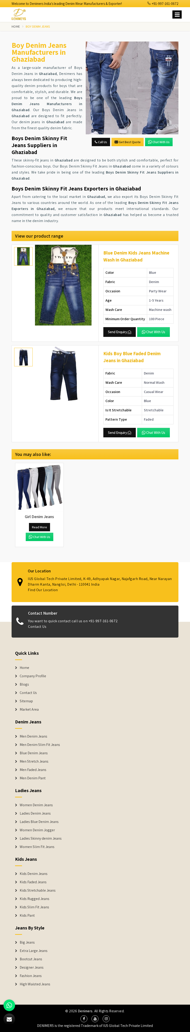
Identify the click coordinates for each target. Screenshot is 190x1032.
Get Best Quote (130, 142)
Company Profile (33, 676)
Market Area (29, 709)
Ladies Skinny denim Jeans (41, 838)
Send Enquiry (117, 332)
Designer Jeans (32, 967)
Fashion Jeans (31, 976)
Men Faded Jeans (33, 770)
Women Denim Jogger (37, 830)
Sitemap (26, 701)
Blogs (24, 684)
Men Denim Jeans (33, 736)
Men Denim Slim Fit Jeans (40, 745)
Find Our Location (43, 589)
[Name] (177, 14)
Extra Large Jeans (34, 951)
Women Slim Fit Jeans (37, 847)
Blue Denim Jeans (34, 753)
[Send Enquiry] (132, 88)
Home (16, 26)
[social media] (83, 1018)
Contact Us (37, 626)
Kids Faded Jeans (33, 882)
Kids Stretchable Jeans (38, 890)
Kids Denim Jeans (34, 874)
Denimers (85, 1011)
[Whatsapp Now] (9, 1005)
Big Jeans (27, 942)
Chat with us (161, 142)
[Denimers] (21, 13)
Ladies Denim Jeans (35, 813)
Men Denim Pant (33, 778)
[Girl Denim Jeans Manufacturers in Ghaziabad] (39, 487)
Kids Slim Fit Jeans (34, 907)
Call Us (102, 142)
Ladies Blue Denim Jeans (39, 822)
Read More (39, 527)
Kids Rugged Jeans (34, 899)
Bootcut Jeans (31, 959)
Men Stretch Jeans (34, 761)
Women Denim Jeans (36, 805)
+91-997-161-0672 (164, 3)
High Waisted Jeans (35, 984)
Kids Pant (27, 915)
